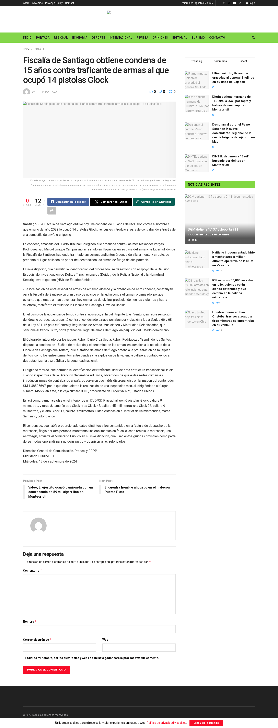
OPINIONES (160, 37)
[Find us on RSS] (240, 3)
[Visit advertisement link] (181, 19)
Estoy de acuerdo (206, 722)
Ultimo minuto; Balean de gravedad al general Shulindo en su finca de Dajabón (233, 78)
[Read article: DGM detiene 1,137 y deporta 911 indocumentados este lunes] (220, 219)
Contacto (217, 37)
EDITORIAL (179, 37)
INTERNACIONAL (120, 37)
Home (26, 49)
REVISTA (142, 37)
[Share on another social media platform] (51, 210)
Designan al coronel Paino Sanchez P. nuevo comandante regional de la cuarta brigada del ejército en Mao (233, 133)
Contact (69, 3)
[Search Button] (253, 37)
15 (220, 330)
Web (105, 639)
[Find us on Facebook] (224, 3)
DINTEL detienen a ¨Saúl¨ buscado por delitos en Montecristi (231, 161)
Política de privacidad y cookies (166, 722)
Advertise (37, 3)
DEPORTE (98, 37)
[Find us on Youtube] (234, 3)
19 (195, 240)
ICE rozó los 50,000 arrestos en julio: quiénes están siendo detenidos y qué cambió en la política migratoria (232, 288)
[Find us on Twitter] (229, 3)
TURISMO (198, 37)
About (26, 3)
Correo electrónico (37, 639)
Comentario (32, 570)
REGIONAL (61, 37)
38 (220, 270)
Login (251, 3)
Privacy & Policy (54, 3)
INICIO (27, 37)
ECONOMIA (79, 37)
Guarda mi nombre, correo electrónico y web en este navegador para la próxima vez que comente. (93, 658)
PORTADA (42, 37)
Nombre (30, 621)
